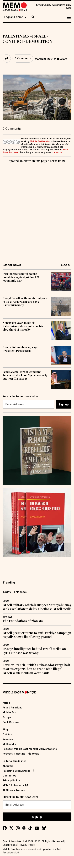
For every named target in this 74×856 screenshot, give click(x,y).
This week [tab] (20, 592)
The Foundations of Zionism (23, 621)
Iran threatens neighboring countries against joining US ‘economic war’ (21, 277)
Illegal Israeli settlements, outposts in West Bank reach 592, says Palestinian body (25, 302)
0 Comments (23, 58)
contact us (57, 152)
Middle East (10, 712)
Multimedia (9, 744)
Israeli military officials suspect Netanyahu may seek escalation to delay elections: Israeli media (37, 607)
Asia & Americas (12, 707)
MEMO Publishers (13, 785)
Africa (6, 702)
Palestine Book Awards (16, 770)
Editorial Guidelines (14, 761)
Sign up (64, 404)
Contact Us (9, 775)
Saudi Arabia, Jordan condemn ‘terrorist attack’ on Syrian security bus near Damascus (25, 375)
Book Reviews (11, 722)
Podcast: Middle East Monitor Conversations (30, 748)
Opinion (7, 734)
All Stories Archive (14, 790)
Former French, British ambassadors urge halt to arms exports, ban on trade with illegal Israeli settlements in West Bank (36, 669)
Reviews (7, 617)
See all (66, 265)
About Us (8, 765)
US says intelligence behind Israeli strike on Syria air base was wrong (34, 651)
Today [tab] (7, 592)
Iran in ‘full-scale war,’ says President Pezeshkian (20, 349)
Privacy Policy (11, 780)
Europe (7, 717)
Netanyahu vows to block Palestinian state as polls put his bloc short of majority (23, 326)
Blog (5, 729)
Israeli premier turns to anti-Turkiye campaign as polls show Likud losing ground (37, 635)
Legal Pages (10, 844)
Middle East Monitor (40, 141)
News (6, 601)
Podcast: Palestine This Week (21, 753)
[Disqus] (37, 210)
